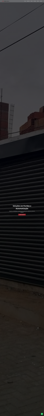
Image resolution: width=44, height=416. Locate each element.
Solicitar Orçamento (22, 214)
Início (25, 1)
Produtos (35, 1)
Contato (41, 1)
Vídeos (38, 1)
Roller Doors (5, 1)
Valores (32, 1)
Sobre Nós (28, 1)
